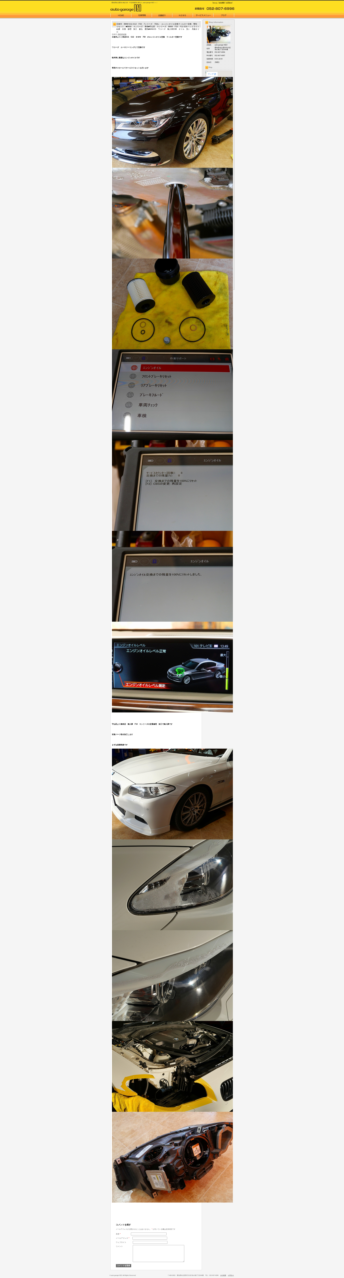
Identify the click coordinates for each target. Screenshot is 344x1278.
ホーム (215, 2)
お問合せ (229, 2)
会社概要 (222, 2)
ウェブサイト (121, 1242)
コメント (119, 1246)
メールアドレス (122, 1238)
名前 (118, 1234)
